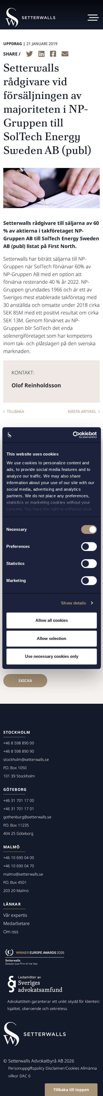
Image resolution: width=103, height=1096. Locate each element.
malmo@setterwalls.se (23, 874)
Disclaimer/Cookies (62, 1068)
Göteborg (15, 789)
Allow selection (51, 638)
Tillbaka (15, 411)
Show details (73, 603)
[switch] (89, 546)
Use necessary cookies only (51, 656)
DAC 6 (25, 1075)
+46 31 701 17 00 (18, 800)
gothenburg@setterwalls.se (27, 816)
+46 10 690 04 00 (18, 857)
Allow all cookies (51, 620)
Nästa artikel (82, 411)
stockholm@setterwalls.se (26, 759)
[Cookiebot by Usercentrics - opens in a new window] (73, 434)
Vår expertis (15, 915)
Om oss (10, 932)
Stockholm (16, 732)
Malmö (11, 846)
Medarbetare (16, 923)
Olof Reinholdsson (36, 385)
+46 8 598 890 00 (18, 743)
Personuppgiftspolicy (26, 1068)
